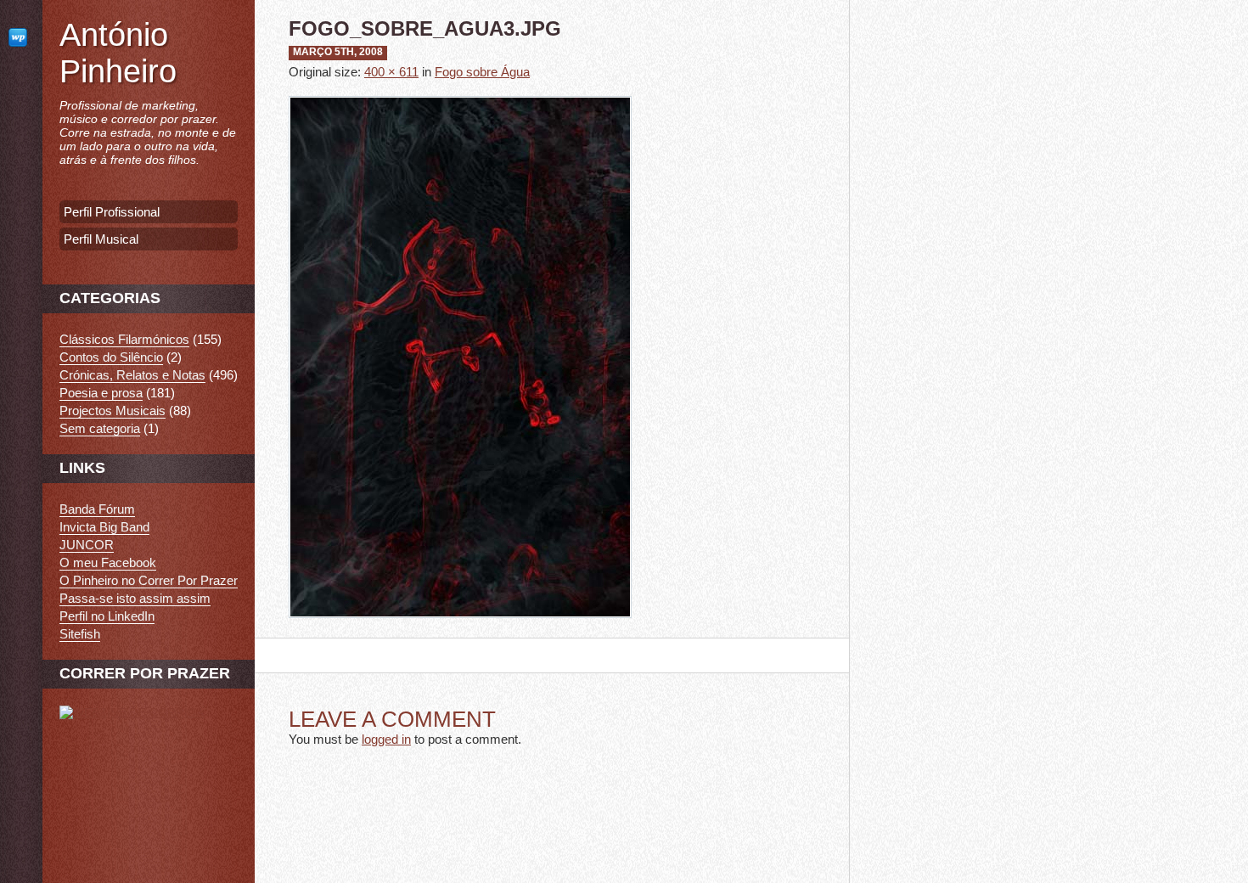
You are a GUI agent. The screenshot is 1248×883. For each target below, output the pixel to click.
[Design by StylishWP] (21, 37)
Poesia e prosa (101, 392)
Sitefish (79, 634)
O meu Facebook (107, 562)
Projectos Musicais (112, 410)
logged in (386, 739)
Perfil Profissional (112, 212)
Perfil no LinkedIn (107, 616)
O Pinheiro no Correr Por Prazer (148, 580)
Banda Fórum (97, 509)
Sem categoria (99, 428)
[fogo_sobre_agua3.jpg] (460, 630)
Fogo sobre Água (482, 72)
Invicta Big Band (104, 527)
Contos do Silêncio (111, 357)
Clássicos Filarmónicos (124, 339)
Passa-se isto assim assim (135, 598)
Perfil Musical (101, 239)
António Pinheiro (118, 53)
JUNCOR (86, 544)
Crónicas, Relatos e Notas (132, 375)
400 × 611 (391, 72)
